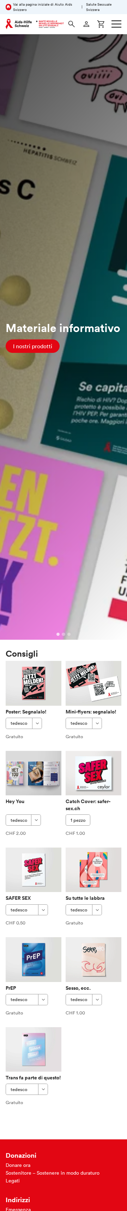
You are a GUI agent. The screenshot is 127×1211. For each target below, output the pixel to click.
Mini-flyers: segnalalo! (91, 711)
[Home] (35, 24)
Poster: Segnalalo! (26, 711)
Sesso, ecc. (78, 988)
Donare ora (18, 1165)
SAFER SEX (18, 898)
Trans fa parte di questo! (33, 1077)
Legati (13, 1180)
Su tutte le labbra (85, 898)
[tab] (58, 634)
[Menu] (116, 24)
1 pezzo (78, 820)
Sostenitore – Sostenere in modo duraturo (52, 1173)
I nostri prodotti (32, 346)
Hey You (15, 801)
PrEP (11, 988)
